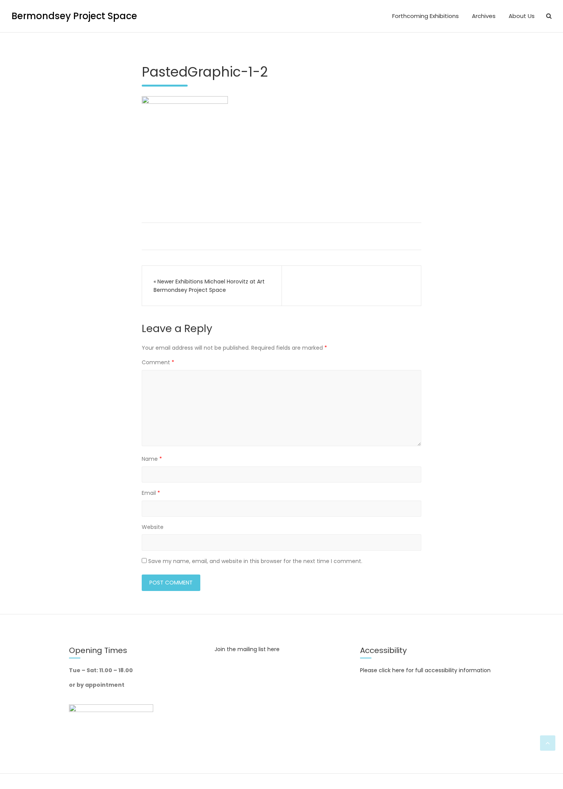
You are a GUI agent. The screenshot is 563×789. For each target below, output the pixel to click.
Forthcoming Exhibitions (425, 16)
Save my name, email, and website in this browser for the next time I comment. (255, 561)
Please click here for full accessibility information (425, 670)
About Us (522, 16)
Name (152, 459)
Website (153, 527)
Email (151, 493)
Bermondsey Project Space (74, 16)
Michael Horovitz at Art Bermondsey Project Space (209, 286)
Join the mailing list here (247, 649)
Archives (484, 16)
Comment (158, 362)
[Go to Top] (547, 743)
